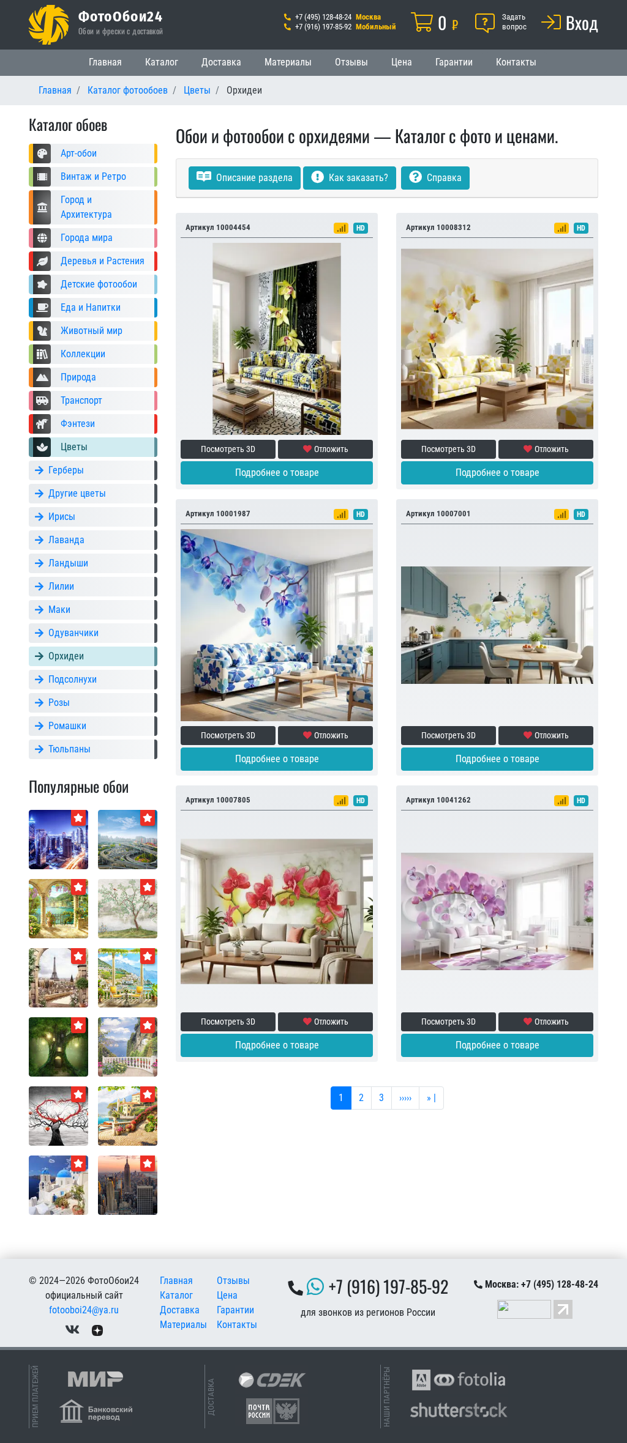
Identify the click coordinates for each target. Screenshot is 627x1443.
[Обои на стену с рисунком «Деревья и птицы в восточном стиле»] (127, 908)
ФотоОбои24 (120, 16)
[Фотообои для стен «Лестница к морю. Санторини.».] (58, 1184)
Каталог (161, 62)
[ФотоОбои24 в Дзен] (97, 1329)
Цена (401, 62)
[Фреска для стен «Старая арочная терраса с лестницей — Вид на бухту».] (58, 908)
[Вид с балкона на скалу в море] (127, 1046)
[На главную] (49, 25)
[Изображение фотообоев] (127, 839)
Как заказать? (357, 178)
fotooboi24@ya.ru (84, 1310)
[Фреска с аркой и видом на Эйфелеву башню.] (58, 977)
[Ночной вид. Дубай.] (58, 839)
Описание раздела (253, 178)
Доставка (221, 62)
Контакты (516, 62)
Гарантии (454, 62)
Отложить (331, 449)
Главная (105, 62)
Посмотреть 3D (228, 449)
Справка (443, 178)
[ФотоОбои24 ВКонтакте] (72, 1329)
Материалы (288, 62)
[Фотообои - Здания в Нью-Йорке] (127, 1184)
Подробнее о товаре (277, 472)
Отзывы (351, 62)
